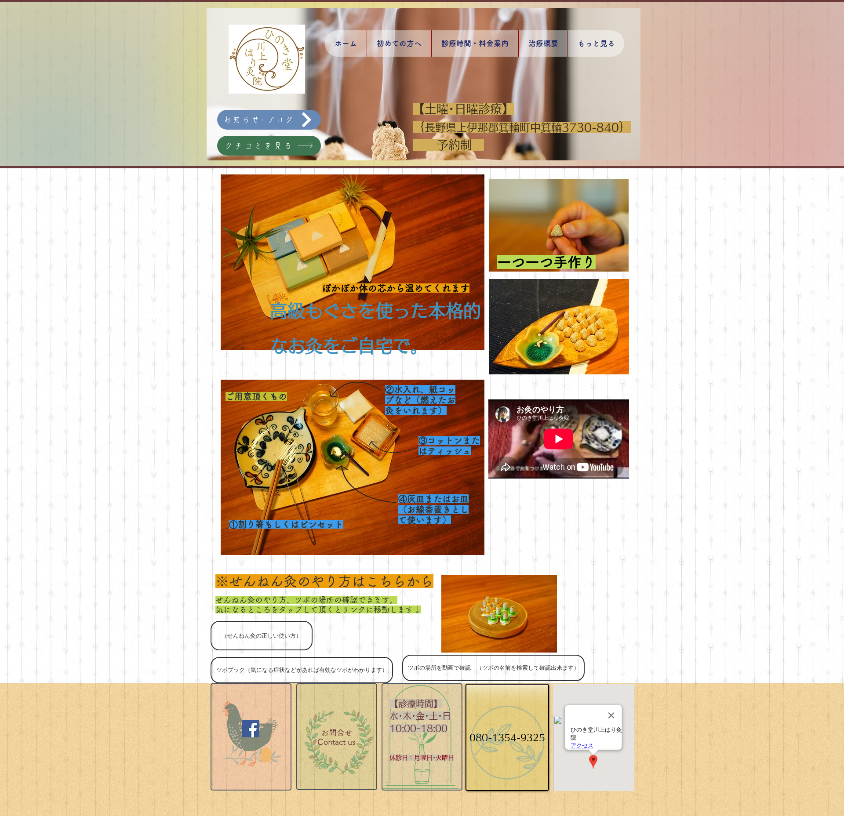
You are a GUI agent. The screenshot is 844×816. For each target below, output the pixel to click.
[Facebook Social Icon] (250, 728)
